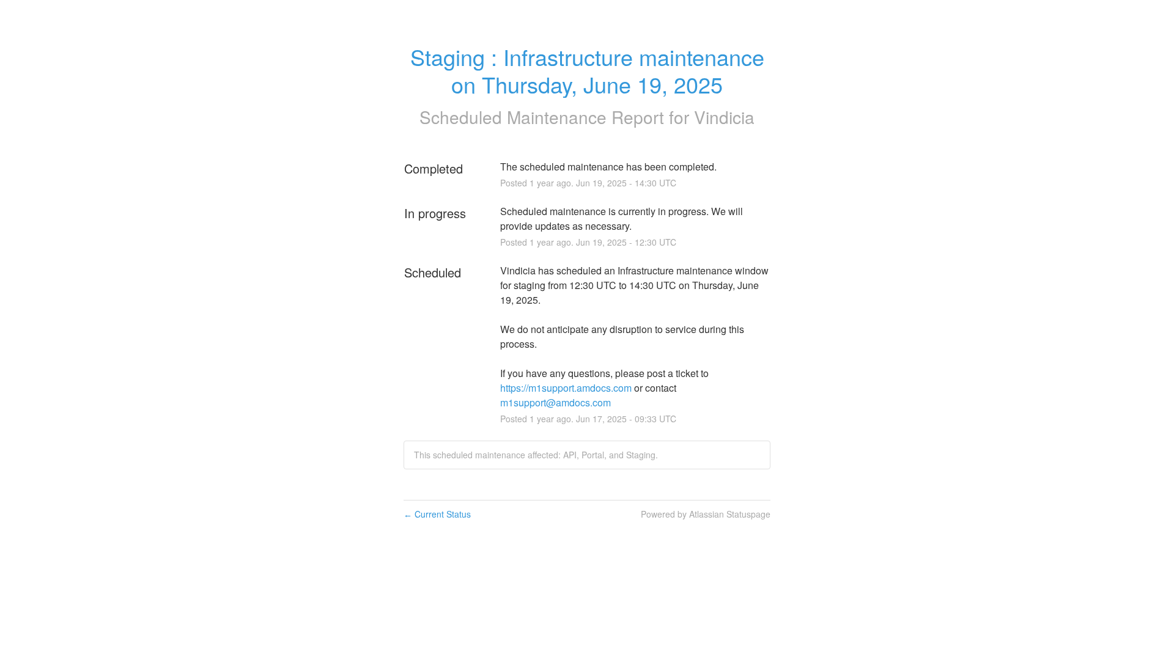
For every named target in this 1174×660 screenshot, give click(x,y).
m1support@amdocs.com (555, 402)
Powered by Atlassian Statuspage (705, 514)
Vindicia (724, 117)
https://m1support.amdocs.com (566, 388)
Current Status (437, 514)
